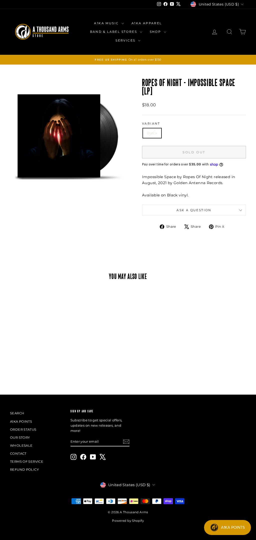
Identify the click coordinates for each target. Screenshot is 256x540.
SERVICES (126, 40)
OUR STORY (20, 437)
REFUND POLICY (24, 469)
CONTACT (18, 453)
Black (152, 133)
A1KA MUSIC (107, 23)
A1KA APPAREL (147, 23)
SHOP (156, 32)
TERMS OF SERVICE (26, 461)
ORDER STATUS (23, 429)
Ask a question (194, 210)
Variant (151, 123)
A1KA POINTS (21, 421)
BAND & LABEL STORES (114, 32)
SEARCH (17, 413)
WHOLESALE (21, 445)
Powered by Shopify (128, 520)
